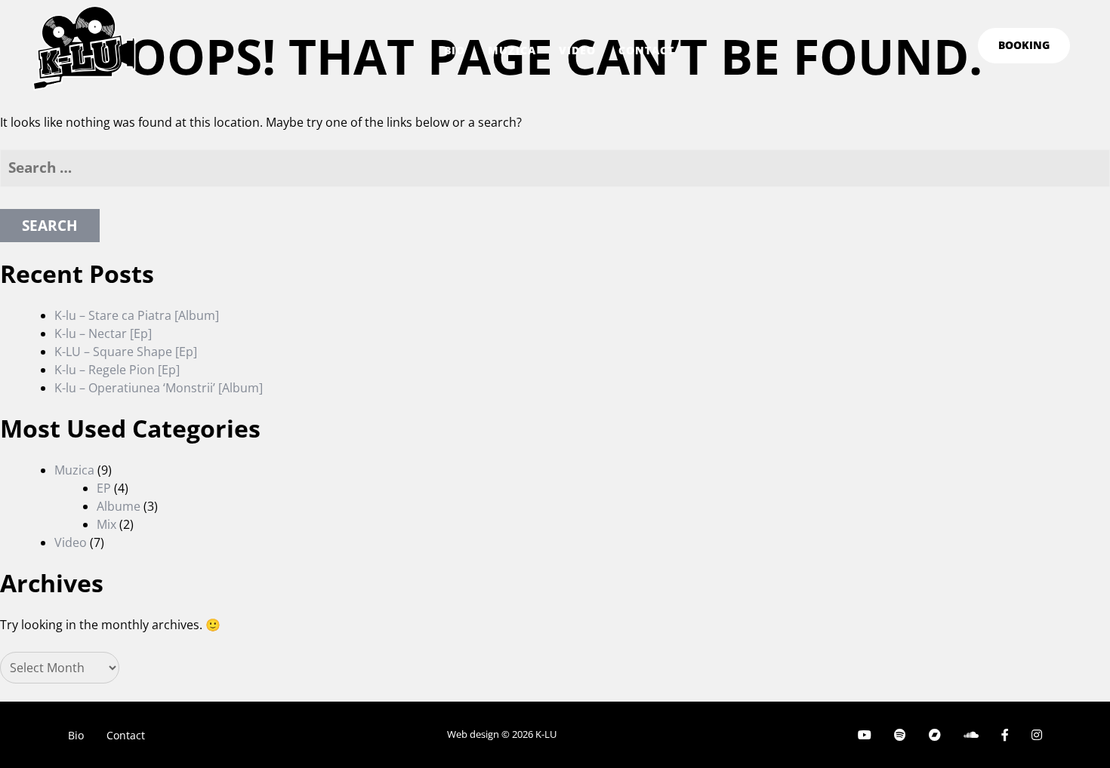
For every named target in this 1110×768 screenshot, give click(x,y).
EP (104, 488)
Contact (646, 50)
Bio (454, 50)
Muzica (512, 50)
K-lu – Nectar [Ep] (103, 333)
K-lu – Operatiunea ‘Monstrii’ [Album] (158, 387)
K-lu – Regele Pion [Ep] (117, 369)
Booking (1024, 45)
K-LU (546, 734)
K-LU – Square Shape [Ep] (125, 351)
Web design (473, 734)
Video (577, 50)
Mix (106, 524)
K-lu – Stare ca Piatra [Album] (136, 315)
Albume (118, 506)
